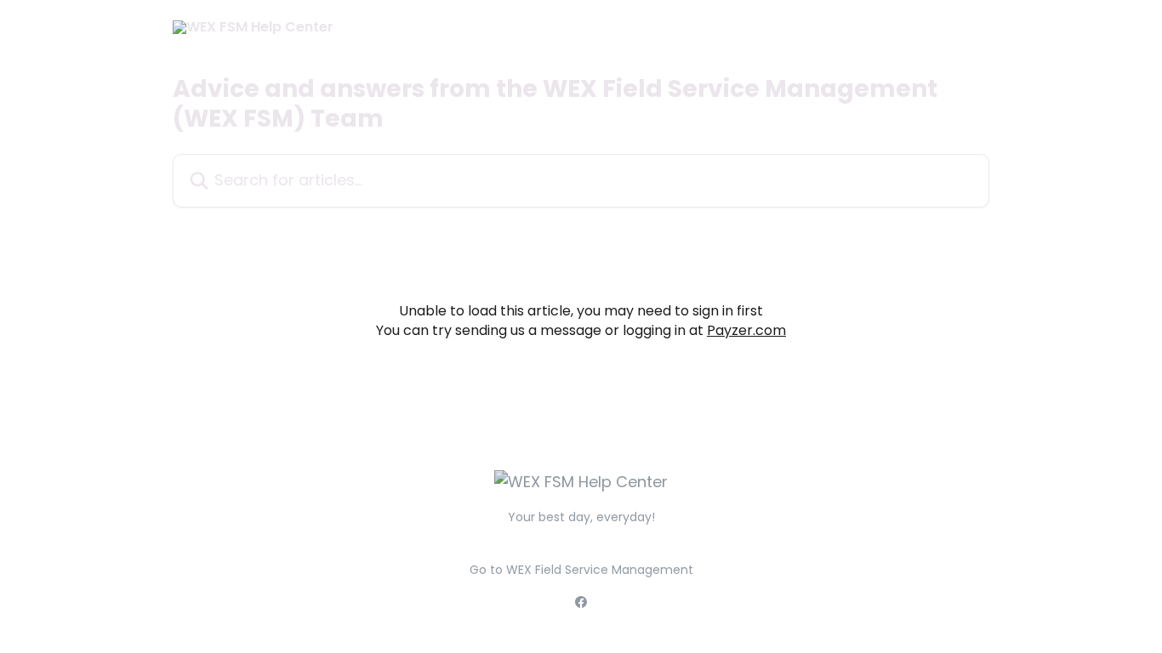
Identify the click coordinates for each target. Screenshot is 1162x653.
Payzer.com (746, 330)
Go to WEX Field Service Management (581, 569)
